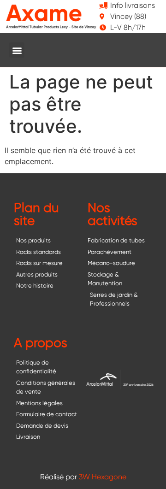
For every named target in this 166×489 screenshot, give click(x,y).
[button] (16, 50)
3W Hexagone (102, 476)
